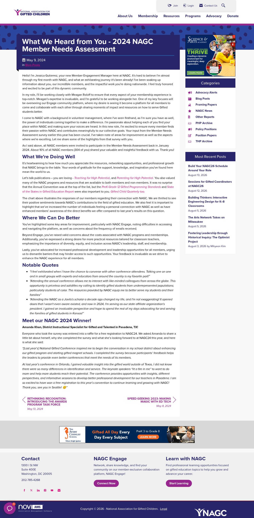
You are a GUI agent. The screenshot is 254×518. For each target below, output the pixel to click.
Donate (233, 16)
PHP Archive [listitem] (204, 123)
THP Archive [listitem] (204, 141)
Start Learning (178, 483)
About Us (125, 16)
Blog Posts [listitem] (203, 99)
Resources (171, 16)
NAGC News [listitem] (204, 111)
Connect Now (106, 483)
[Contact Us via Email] (59, 490)
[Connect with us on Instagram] (45, 490)
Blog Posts (32, 65)
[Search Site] (223, 5)
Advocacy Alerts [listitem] (206, 92)
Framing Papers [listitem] (206, 105)
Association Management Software (35, 511)
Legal (163, 509)
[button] (10, 508)
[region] (148, 403)
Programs (193, 16)
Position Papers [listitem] (206, 135)
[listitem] (210, 170)
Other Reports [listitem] (205, 117)
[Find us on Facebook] (24, 490)
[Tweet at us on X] (31, 490)
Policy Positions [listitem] (206, 129)
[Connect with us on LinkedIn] (38, 490)
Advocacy (214, 16)
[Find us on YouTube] (52, 490)
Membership (148, 16)
